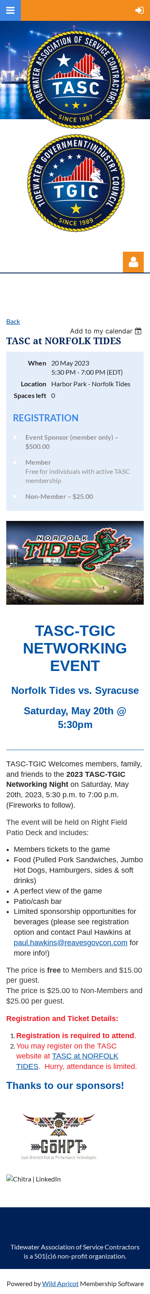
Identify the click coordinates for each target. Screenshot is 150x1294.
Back (13, 321)
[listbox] (107, 331)
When (37, 363)
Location (33, 384)
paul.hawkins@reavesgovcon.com (71, 943)
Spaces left (30, 395)
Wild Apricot (60, 1283)
